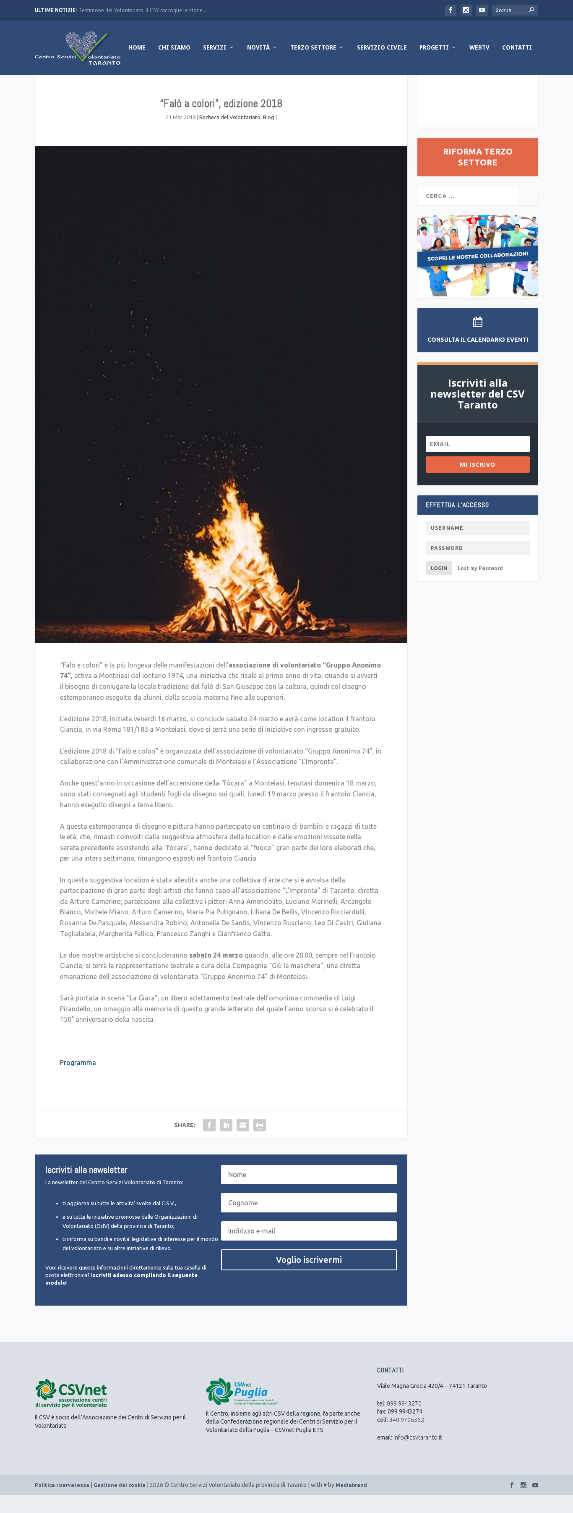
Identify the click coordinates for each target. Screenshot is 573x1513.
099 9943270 (404, 1403)
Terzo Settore (313, 47)
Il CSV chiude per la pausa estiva (116, 10)
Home (137, 47)
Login (439, 568)
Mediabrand (351, 1485)
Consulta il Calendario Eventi (477, 339)
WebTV (479, 47)
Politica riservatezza (62, 1485)
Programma (78, 1062)
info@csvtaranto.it (417, 1437)
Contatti (517, 47)
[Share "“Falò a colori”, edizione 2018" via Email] (242, 1125)
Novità (258, 47)
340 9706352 (406, 1419)
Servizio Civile (382, 47)
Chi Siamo (174, 47)
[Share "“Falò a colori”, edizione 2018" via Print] (259, 1125)
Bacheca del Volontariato (229, 117)
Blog (268, 117)
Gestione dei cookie (120, 1485)
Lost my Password (480, 568)
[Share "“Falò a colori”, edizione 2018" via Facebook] (209, 1125)
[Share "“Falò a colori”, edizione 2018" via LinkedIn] (226, 1125)
